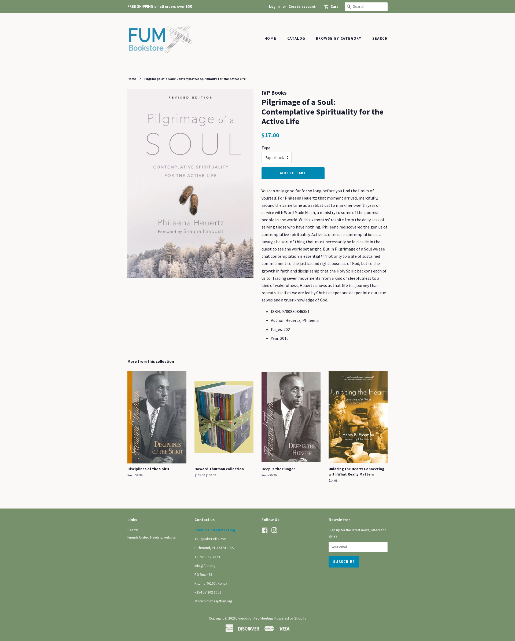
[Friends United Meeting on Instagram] (274, 531)
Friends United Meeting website (151, 537)
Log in (274, 6)
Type (266, 147)
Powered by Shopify (290, 618)
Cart (334, 6)
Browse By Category (338, 38)
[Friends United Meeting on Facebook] (265, 531)
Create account (302, 6)
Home (270, 38)
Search (380, 38)
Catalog (296, 38)
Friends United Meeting (255, 618)
